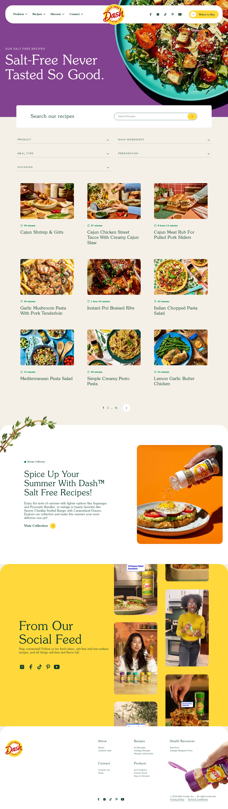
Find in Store (140, 773)
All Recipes (140, 747)
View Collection (36, 525)
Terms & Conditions (198, 799)
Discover (56, 14)
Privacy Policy (177, 799)
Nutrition (66, 13)
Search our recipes (52, 116)
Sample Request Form (181, 751)
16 (116, 407)
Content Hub (104, 751)
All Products (140, 770)
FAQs (100, 773)
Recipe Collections (143, 754)
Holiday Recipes (142, 751)
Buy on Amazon (142, 776)
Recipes (37, 14)
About (101, 747)
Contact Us (104, 770)
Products (18, 14)
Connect (75, 14)
